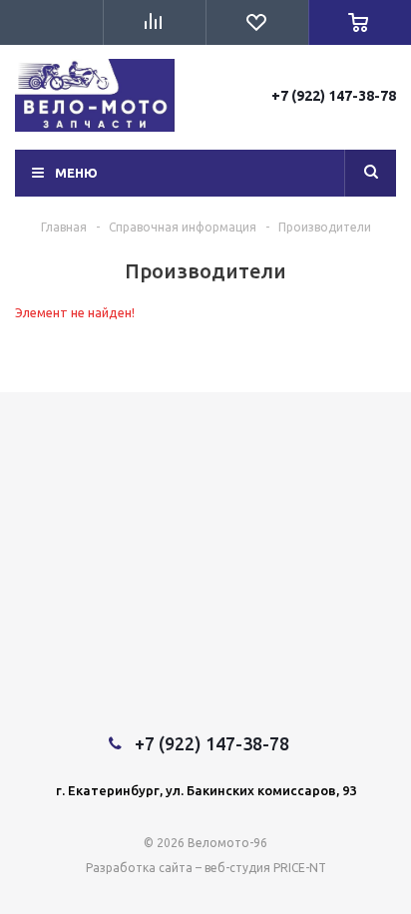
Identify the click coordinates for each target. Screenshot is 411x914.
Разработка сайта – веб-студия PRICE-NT (206, 867)
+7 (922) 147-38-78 (333, 96)
